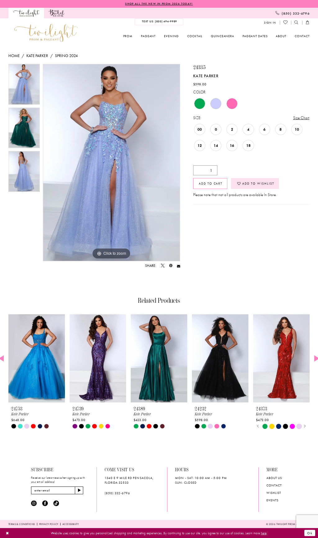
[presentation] (36, 358)
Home (14, 55)
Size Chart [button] (301, 117)
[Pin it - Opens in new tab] (170, 266)
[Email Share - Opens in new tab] (178, 265)
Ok (310, 533)
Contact (274, 485)
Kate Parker (37, 55)
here (263, 533)
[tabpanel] (24, 86)
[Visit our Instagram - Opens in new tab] (34, 503)
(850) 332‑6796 (117, 493)
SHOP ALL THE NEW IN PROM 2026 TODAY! (159, 4)
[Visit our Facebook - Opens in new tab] (45, 503)
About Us (274, 478)
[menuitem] (26, 13)
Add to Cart (211, 184)
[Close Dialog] (7, 533)
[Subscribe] (79, 490)
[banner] (46, 33)
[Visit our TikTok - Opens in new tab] (56, 503)
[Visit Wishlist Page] (285, 22)
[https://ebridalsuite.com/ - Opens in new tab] (56, 13)
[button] (269, 23)
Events (272, 500)
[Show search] (296, 23)
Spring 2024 (66, 55)
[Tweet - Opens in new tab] (163, 266)
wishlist (273, 493)
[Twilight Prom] (26, 13)
